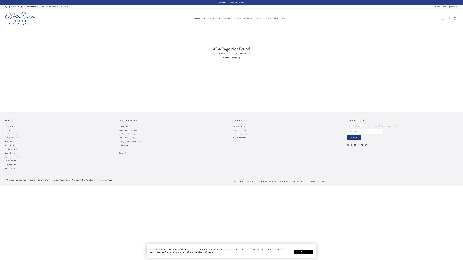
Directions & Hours (11, 134)
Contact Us (123, 153)
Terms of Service (10, 165)
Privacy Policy (250, 181)
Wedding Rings (214, 18)
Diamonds (227, 18)
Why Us (7, 130)
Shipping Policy (262, 181)
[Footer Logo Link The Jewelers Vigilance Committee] (96, 182)
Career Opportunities (12, 157)
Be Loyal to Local (11, 161)
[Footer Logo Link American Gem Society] (16, 182)
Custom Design (124, 126)
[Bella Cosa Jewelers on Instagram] (348, 144)
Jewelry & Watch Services (128, 130)
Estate (268, 18)
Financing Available (240, 134)
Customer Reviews (11, 138)
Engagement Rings (198, 18)
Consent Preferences (297, 181)
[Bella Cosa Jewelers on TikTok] (366, 144)
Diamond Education (240, 126)
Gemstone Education (240, 130)
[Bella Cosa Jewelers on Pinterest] (362, 144)
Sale (283, 18)
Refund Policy (10, 168)
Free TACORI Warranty (127, 138)
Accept (303, 252)
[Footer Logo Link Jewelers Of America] (69, 182)
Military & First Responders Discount (132, 142)
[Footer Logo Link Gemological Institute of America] (43, 182)
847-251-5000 (62, 7)
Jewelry (238, 18)
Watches (259, 18)
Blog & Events (10, 153)
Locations (437, 7)
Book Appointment (450, 7)
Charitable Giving (11, 149)
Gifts (276, 18)
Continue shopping (231, 58)
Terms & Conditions (238, 181)
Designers (248, 18)
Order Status (123, 145)
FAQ (120, 149)
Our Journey (9, 126)
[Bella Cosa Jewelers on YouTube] (355, 144)
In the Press (9, 142)
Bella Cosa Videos (11, 145)
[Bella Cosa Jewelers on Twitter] (359, 144)
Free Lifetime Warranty (127, 134)
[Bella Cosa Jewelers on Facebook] (351, 144)
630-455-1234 (42, 7)
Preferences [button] (210, 252)
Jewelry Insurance (239, 138)
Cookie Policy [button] (164, 252)
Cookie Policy (283, 181)
